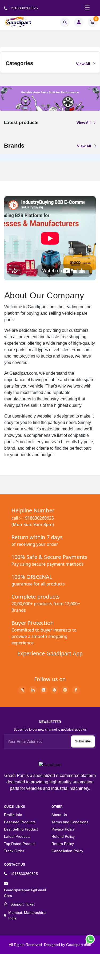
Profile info (13, 815)
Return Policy (62, 844)
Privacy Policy (63, 829)
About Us (59, 815)
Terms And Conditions (69, 822)
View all (83, 64)
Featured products (19, 822)
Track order (14, 851)
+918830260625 (23, 8)
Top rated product (19, 844)
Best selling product (21, 829)
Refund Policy (63, 836)
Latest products (17, 836)
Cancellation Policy (67, 851)
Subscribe (83, 741)
